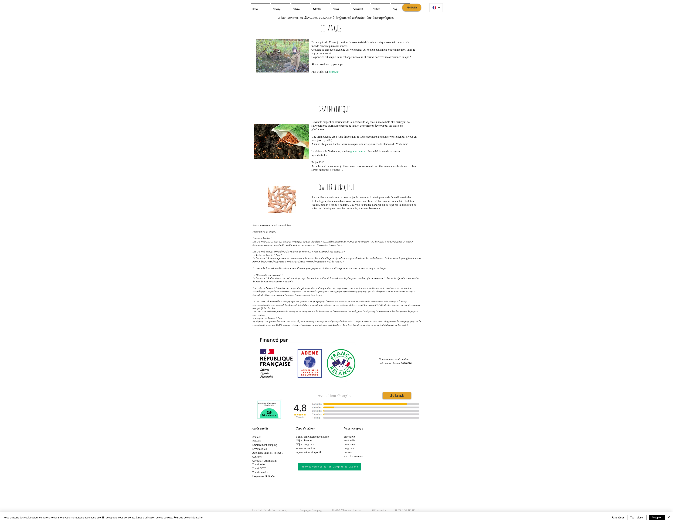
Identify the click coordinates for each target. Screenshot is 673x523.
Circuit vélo (258, 464)
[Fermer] (669, 517)
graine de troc (357, 151)
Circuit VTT (259, 468)
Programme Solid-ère (263, 476)
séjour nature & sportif (308, 452)
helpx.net (334, 71)
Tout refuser (637, 517)
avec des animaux (353, 456)
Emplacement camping (264, 444)
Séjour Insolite (304, 440)
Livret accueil (259, 449)
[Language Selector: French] (436, 7)
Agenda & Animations (264, 460)
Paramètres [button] (617, 517)
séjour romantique (306, 448)
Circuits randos (260, 472)
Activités (257, 456)
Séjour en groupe (305, 444)
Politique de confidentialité (188, 517)
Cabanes (256, 441)
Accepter (657, 517)
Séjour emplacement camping (312, 436)
